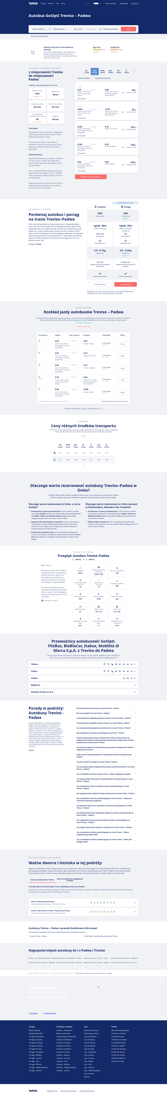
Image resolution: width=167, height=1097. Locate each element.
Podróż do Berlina (118, 1058)
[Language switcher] (97, 3)
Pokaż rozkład (37, 122)
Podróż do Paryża (118, 1055)
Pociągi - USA (34, 1061)
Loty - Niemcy (89, 1055)
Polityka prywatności (87, 1091)
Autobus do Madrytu (64, 1040)
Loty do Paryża (89, 1043)
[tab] (83, 78)
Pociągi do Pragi (35, 1049)
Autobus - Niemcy (63, 1055)
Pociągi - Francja (35, 1058)
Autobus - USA (62, 1061)
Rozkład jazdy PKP (36, 1033)
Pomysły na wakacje (119, 1040)
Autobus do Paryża (64, 1046)
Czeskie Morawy (117, 1036)
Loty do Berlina (89, 1046)
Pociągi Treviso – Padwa (38, 936)
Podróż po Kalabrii (118, 1046)
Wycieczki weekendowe (120, 1030)
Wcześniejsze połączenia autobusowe (54, 401)
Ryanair (87, 1077)
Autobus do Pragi (63, 1052)
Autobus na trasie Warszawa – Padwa (42, 958)
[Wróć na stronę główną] (35, 3)
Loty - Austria (89, 1074)
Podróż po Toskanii (118, 1033)
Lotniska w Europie (91, 1030)
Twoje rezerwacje (110, 3)
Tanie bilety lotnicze (91, 1033)
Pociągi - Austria (35, 1070)
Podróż (114, 1027)
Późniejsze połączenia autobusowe (114, 401)
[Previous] (54, 445)
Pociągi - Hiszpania (36, 1052)
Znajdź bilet (37, 96)
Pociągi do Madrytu (36, 1036)
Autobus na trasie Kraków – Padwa (68, 958)
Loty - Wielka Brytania (92, 1070)
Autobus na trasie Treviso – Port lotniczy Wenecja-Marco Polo (133, 962)
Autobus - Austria (63, 1070)
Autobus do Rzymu (64, 1043)
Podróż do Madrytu (118, 1049)
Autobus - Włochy (63, 1064)
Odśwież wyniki (82, 326)
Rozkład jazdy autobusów (66, 1036)
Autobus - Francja (63, 1058)
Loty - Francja (89, 1058)
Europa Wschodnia (118, 1043)
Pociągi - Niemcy (35, 1055)
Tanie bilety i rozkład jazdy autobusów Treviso (101, 936)
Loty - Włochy (89, 1067)
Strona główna (34, 973)
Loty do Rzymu (89, 1040)
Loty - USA (88, 1064)
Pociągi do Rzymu (36, 1040)
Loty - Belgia (88, 1061)
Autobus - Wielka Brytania (66, 1067)
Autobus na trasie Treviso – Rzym (96, 958)
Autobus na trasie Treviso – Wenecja (42, 962)
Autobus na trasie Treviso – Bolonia (69, 962)
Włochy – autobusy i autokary (62, 973)
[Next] (134, 71)
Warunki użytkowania (68, 1091)
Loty (57, 3)
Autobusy (51, 3)
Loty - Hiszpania (90, 1052)
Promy (63, 3)
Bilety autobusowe (64, 1033)
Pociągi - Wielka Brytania (38, 1067)
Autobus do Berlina (64, 1049)
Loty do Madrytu (90, 1036)
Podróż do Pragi (117, 1061)
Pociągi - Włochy (35, 1064)
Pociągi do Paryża (36, 1043)
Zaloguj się (134, 3)
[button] (79, 29)
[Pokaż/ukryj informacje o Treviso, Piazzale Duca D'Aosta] (135, 903)
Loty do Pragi (89, 1049)
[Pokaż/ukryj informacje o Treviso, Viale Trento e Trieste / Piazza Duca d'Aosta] (135, 912)
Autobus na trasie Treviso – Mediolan (124, 958)
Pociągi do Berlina (36, 1046)
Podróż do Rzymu (118, 1052)
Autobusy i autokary (64, 1027)
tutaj (100, 409)
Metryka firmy (52, 1091)
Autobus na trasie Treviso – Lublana (96, 962)
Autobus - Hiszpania (64, 1030)
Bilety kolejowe (34, 1030)
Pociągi (43, 3)
